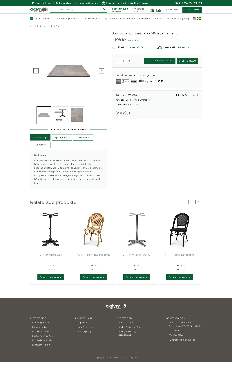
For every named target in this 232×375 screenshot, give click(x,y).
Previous (36, 70)
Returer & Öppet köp (88, 3)
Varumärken (162, 18)
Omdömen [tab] (40, 144)
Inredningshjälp (181, 18)
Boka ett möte (192, 10)
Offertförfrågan (187, 61)
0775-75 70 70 (190, 3)
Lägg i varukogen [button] (52, 277)
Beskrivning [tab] (40, 137)
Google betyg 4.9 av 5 (116, 3)
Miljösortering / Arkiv (43, 336)
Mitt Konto (173, 10)
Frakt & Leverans (85, 327)
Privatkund (138, 10)
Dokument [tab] (83, 137)
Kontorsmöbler (44, 18)
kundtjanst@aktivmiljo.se (182, 340)
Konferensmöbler (91, 18)
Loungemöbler (40, 327)
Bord (58, 26)
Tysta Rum (111, 18)
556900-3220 (176, 335)
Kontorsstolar (128, 18)
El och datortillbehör (43, 340)
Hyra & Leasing (141, 3)
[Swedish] (199, 18)
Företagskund (120, 10)
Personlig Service (44, 3)
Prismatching (65, 3)
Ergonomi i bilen (41, 344)
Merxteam (133, 104)
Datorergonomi (40, 322)
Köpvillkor (82, 322)
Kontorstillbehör (40, 331)
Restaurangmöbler (67, 18)
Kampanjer (145, 18)
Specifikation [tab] (62, 137)
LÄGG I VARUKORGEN (161, 61)
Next (101, 70)
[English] (194, 18)
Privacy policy (84, 331)
